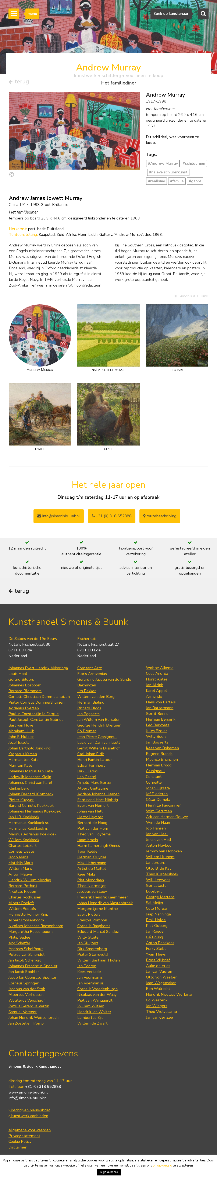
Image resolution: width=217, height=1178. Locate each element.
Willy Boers (156, 736)
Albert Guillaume (92, 788)
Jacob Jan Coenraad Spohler (32, 977)
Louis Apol (17, 673)
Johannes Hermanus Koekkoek (34, 811)
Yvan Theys (156, 954)
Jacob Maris (18, 857)
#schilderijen (194, 163)
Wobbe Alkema (159, 667)
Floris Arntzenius (92, 673)
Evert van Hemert (93, 805)
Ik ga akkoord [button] (109, 1172)
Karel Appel (156, 690)
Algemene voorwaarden (29, 1130)
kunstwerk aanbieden (29, 1115)
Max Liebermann (91, 862)
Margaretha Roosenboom (30, 931)
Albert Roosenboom (26, 920)
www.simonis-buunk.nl (28, 1092)
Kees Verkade (89, 971)
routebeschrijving (161, 516)
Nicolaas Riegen (22, 891)
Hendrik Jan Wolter (94, 1011)
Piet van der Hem (92, 828)
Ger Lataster (157, 885)
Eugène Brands (159, 753)
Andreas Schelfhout (25, 948)
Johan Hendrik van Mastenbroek (105, 902)
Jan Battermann (159, 707)
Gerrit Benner (158, 713)
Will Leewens (158, 879)
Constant (154, 776)
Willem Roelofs (22, 908)
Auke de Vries (158, 965)
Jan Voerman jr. (90, 977)
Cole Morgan (157, 908)
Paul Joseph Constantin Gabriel (35, 719)
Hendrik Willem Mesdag (29, 880)
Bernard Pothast (22, 885)
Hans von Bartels (161, 702)
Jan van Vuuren (159, 971)
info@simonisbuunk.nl (60, 516)
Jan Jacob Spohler (23, 971)
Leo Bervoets (157, 725)
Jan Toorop (86, 966)
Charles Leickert (22, 845)
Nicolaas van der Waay (97, 994)
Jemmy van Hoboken (164, 851)
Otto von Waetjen (161, 977)
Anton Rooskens (160, 942)
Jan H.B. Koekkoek (23, 817)
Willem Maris (20, 868)
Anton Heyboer (159, 845)
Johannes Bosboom (24, 685)
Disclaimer (17, 1147)
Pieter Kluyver (21, 799)
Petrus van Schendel (26, 954)
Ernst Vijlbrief (158, 960)
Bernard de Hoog (92, 822)
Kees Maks (86, 874)
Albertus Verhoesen (25, 994)
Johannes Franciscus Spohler (32, 966)
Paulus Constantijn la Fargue (33, 713)
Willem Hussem (160, 856)
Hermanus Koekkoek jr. (28, 828)
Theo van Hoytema (94, 834)
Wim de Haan (158, 822)
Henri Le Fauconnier (163, 805)
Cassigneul (155, 770)
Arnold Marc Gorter (94, 782)
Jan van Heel (157, 833)
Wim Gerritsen (159, 811)
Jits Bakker (86, 690)
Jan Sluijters (87, 943)
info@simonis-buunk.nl (28, 1098)
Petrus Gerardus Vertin (28, 1006)
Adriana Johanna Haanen (98, 794)
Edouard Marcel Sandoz (98, 931)
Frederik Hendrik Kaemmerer (102, 897)
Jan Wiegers (156, 1005)
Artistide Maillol (91, 868)
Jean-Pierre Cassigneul (97, 736)
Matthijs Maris (20, 862)
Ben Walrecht (158, 988)
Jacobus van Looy (92, 891)
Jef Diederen (157, 793)
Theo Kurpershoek (162, 874)
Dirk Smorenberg (92, 948)
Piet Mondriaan (90, 880)
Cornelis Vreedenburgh (97, 988)
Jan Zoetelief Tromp (26, 1023)
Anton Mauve (20, 874)
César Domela (158, 799)
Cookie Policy (19, 1141)
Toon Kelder (88, 851)
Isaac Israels (87, 839)
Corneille (154, 782)
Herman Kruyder (91, 857)
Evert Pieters (88, 914)
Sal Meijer (154, 902)
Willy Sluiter (88, 937)
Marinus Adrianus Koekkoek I (33, 834)
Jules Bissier (156, 730)
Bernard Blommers (25, 690)
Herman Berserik (160, 719)
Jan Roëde (155, 931)
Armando (154, 696)
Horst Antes (156, 679)
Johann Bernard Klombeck (30, 794)
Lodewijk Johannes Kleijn (29, 776)
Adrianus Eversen (23, 708)
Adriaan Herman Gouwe (167, 816)
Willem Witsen (90, 1006)
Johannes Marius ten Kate (30, 771)
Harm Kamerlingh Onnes (98, 845)
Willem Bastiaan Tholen (98, 960)
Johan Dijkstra (158, 788)
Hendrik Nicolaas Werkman (169, 994)
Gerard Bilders (21, 679)
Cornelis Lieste (21, 851)
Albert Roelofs (21, 902)
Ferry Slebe (156, 948)
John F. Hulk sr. (21, 736)
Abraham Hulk (21, 731)
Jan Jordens (156, 862)
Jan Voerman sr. (90, 983)
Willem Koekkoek (23, 839)
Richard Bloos (89, 708)
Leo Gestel (86, 776)
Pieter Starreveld (92, 954)
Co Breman (86, 731)
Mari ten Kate (20, 765)
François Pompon (92, 920)
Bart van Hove (20, 725)
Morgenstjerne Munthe (97, 908)
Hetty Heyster (90, 817)
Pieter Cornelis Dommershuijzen (36, 702)
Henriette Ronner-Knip (28, 914)
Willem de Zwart (92, 1023)
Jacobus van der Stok (26, 988)
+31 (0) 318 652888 (113, 516)
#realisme (156, 181)
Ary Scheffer (19, 943)
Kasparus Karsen (22, 753)
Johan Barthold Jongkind (29, 748)
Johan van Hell (90, 811)
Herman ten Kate (23, 759)
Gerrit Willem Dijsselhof (98, 748)
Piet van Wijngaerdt (95, 1000)
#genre (195, 181)
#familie (177, 181)
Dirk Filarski (87, 771)
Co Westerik (156, 1000)
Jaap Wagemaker (161, 982)
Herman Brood (159, 765)
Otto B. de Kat (158, 868)
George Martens (160, 897)
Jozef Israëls (18, 742)
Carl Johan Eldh (90, 753)
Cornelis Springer (23, 983)
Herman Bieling (90, 702)
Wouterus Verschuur (26, 1000)
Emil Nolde (156, 919)
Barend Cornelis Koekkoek (31, 805)
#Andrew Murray (163, 163)
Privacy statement (24, 1135)
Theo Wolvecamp (161, 1011)
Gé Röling (154, 937)
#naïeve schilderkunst (168, 172)
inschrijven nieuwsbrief (30, 1110)
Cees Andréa (157, 673)
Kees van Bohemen (162, 748)
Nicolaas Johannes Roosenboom (35, 925)
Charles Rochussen (24, 897)
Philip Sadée (19, 937)
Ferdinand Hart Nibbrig (97, 799)
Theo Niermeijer (91, 885)
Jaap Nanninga (158, 914)
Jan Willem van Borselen (98, 719)
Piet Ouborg (157, 925)
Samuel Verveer (22, 1011)
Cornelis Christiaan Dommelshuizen (39, 696)
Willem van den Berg (96, 696)
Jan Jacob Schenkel (24, 960)
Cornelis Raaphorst (93, 925)
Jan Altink (154, 684)
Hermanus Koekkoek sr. (28, 822)
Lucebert (154, 891)
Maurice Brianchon (162, 759)
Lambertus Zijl (90, 1017)
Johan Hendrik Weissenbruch (33, 1017)
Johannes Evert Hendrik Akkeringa (38, 668)
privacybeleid (162, 1165)
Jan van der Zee (159, 1017)
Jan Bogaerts (88, 713)
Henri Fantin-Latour (94, 759)
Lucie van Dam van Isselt (98, 742)
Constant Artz (89, 668)
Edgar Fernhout (91, 765)
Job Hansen (156, 828)
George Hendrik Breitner (99, 725)
